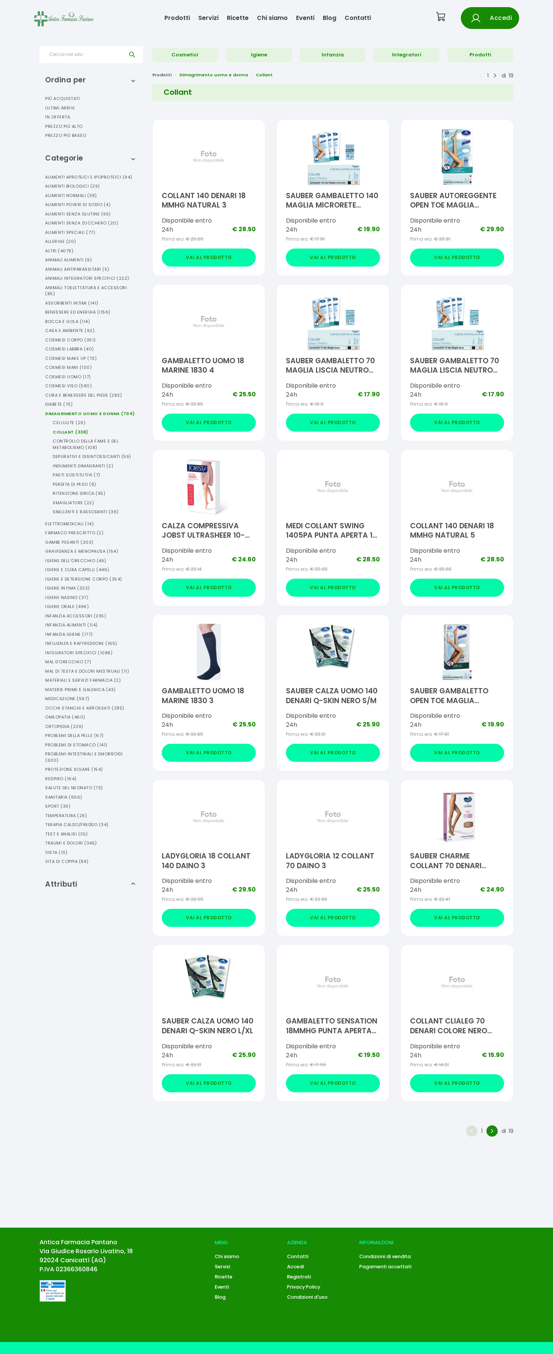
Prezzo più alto (64, 126)
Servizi (208, 18)
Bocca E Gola (67, 321)
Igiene (259, 54)
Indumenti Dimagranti (83, 466)
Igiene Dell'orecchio (75, 561)
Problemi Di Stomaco (76, 745)
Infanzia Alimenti (71, 625)
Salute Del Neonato (74, 788)
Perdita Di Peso (74, 484)
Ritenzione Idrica (79, 493)
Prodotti (177, 18)
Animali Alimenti (68, 260)
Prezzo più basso (65, 135)
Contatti (358, 18)
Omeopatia (65, 717)
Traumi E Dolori (71, 843)
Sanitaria (63, 797)
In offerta (57, 117)
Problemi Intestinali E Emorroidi (84, 757)
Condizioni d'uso (307, 1297)
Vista (56, 852)
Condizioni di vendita (385, 1256)
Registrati (299, 1277)
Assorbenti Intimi (72, 303)
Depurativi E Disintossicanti (92, 456)
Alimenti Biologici (72, 186)
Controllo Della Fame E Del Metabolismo (85, 444)
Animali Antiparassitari (77, 269)
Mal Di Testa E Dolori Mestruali (87, 671)
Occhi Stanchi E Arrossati (85, 708)
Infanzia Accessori (75, 616)
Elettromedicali (69, 524)
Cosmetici (185, 54)
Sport (57, 806)
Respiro (61, 779)
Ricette (238, 18)
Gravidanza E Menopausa (81, 551)
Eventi (305, 18)
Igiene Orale (67, 606)
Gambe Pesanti (69, 542)
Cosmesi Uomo (68, 377)
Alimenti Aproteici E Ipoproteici (88, 177)
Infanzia (333, 54)
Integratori (406, 54)
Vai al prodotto (209, 257)
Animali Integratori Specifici (87, 278)
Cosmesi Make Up (71, 358)
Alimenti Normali (71, 196)
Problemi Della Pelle (74, 735)
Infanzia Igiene (69, 634)
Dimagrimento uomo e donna (213, 75)
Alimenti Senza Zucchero (81, 223)
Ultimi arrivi (60, 108)
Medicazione (67, 699)
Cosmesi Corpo (70, 340)
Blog (329, 18)
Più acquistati (62, 99)
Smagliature (73, 503)
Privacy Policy (303, 1287)
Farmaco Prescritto (74, 533)
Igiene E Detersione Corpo (83, 579)
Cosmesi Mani (68, 367)
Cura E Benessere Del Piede (83, 395)
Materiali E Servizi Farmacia (83, 680)
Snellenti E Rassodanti (86, 512)
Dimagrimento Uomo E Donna (90, 414)
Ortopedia (64, 726)
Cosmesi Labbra (69, 349)
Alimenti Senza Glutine (78, 214)
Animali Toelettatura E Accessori (86, 291)
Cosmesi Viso (68, 386)
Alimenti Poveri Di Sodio (78, 205)
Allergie (60, 241)
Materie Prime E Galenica (80, 690)
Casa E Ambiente (69, 331)
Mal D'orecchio (68, 662)
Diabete (59, 404)
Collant (70, 432)
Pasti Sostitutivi (76, 475)
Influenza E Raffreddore (81, 643)
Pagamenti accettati (385, 1266)
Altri (59, 251)
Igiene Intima (67, 588)
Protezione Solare (74, 769)
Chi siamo (272, 18)
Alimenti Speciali (70, 232)
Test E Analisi (66, 834)
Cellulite (69, 423)
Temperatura (66, 816)
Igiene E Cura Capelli (77, 570)
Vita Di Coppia (67, 861)
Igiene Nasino (66, 597)
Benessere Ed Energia (78, 312)
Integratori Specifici (78, 653)
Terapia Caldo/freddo (77, 825)
